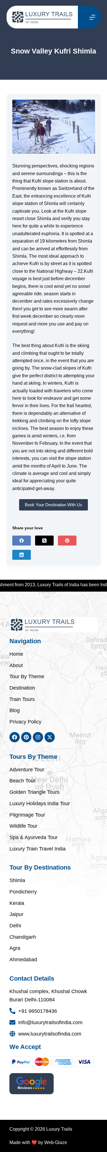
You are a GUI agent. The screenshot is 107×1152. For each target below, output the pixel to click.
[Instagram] (38, 737)
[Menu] (92, 17)
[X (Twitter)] (44, 541)
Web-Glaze (55, 1142)
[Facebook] (21, 541)
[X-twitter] (50, 737)
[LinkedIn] (21, 555)
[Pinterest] (67, 541)
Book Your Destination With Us (53, 504)
